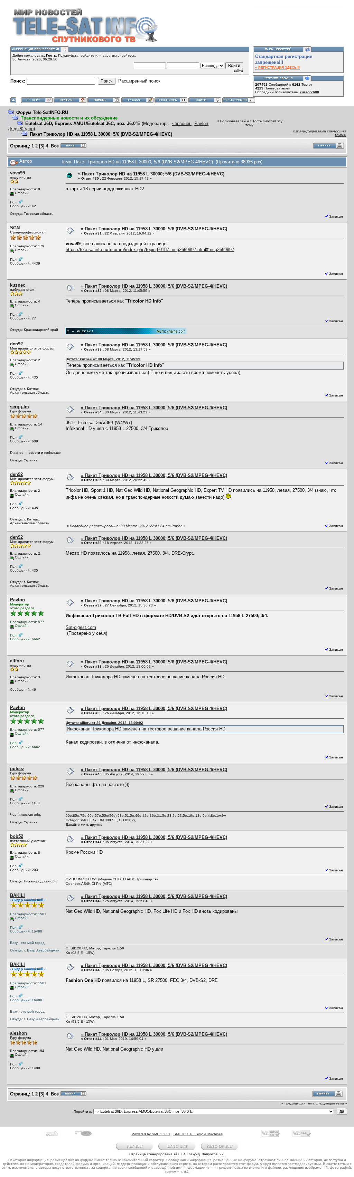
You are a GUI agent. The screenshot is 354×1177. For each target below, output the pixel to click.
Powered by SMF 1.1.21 (151, 1134)
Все (55, 146)
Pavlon (201, 123)
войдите (87, 55)
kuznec (17, 285)
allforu (17, 660)
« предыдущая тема (309, 131)
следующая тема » (336, 133)
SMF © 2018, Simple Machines (198, 1134)
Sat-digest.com (81, 627)
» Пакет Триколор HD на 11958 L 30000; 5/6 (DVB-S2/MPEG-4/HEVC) (151, 173)
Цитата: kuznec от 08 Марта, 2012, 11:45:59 (103, 359)
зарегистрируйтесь (119, 55)
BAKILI (17, 895)
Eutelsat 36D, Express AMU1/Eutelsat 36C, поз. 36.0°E (82, 123)
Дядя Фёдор (21, 128)
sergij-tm (19, 406)
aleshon (18, 1033)
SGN (15, 227)
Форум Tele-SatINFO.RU (42, 112)
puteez (17, 768)
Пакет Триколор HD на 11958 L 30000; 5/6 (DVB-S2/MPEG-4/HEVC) (101, 134)
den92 (16, 343)
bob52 (16, 836)
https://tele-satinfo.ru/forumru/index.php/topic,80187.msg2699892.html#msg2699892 (150, 249)
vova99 (17, 172)
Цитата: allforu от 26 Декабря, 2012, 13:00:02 (104, 723)
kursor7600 (309, 92)
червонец (182, 123)
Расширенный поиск (139, 81)
